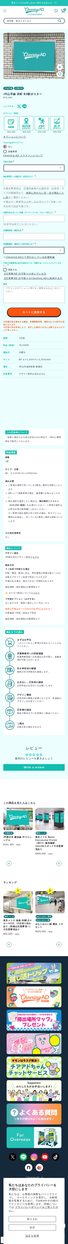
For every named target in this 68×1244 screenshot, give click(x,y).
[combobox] (34, 21)
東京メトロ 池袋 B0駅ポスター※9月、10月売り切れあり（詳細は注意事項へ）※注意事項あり (17, 925)
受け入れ (32, 1219)
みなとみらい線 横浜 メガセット (49, 925)
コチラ (36, 557)
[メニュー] (4, 10)
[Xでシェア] (18, 106)
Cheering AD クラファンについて (23, 155)
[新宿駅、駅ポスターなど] (59, 21)
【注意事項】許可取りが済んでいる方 (25, 273)
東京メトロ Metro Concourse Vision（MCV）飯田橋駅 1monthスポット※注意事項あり (49, 843)
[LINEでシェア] (23, 106)
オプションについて (14, 136)
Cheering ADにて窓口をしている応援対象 (30, 257)
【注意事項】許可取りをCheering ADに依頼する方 (32, 278)
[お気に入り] (56, 10)
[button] (60, 74)
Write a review (34, 767)
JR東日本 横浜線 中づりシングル (17, 838)
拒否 (32, 1227)
